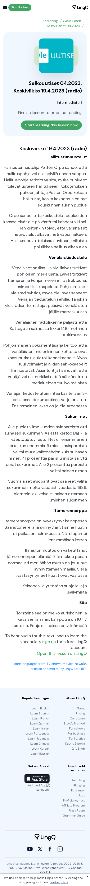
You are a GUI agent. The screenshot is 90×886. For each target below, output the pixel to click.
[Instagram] (60, 849)
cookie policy (59, 882)
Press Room (77, 810)
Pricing (80, 713)
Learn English (41, 708)
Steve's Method (74, 723)
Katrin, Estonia (75, 743)
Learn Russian (40, 753)
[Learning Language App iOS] (37, 778)
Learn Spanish (40, 713)
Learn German (40, 723)
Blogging (79, 785)
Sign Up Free (19, 7)
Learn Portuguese (38, 733)
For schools (77, 728)
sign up (49, 641)
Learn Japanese (39, 738)
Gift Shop (78, 748)
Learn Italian (41, 728)
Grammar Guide (74, 815)
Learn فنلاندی (71, 21)
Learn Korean (41, 748)
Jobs (81, 795)
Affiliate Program (73, 805)
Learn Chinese (40, 743)
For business (76, 733)
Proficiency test (74, 800)
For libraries (77, 738)
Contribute (77, 718)
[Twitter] (40, 849)
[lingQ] (80, 7)
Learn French (41, 718)
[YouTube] (30, 849)
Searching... (49, 21)
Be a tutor (78, 790)
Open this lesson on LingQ (62, 653)
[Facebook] (50, 849)
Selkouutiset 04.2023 (63, 26)
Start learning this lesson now (51, 125)
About (80, 708)
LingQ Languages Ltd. (21, 863)
